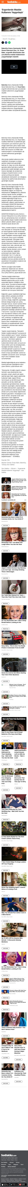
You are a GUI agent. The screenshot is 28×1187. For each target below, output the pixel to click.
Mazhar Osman (7, 188)
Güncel (11, 1162)
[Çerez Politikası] (10, 1180)
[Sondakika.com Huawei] (23, 1184)
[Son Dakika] (14, 2)
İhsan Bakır (21, 87)
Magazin (16, 1164)
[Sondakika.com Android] (14, 1184)
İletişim (12, 1159)
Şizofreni (15, 308)
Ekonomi (3, 1164)
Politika (3, 1166)
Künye (16, 1159)
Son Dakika (4, 1162)
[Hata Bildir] (22, 1181)
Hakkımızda (3, 1159)
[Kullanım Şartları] (5, 1178)
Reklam (8, 1159)
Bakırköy (4, 85)
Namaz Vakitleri (12, 1166)
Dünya (17, 1162)
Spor (9, 1164)
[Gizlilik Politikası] (14, 1178)
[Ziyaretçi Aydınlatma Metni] (13, 1181)
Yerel (22, 1164)
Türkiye (13, 192)
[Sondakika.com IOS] (5, 1184)
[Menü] (3, 2)
